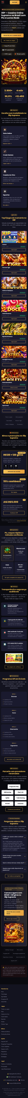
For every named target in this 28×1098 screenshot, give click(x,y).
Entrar (14, 2)
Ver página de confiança (14, 667)
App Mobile (4, 996)
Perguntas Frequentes (6, 1044)
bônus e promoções (21, 520)
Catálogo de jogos (9, 949)
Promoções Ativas (5, 1034)
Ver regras (14, 492)
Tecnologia (4, 994)
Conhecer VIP (14, 513)
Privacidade (4, 1066)
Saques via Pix (4, 1049)
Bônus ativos (20, 949)
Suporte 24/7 (14, 960)
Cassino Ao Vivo (5, 1014)
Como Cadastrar (5, 1046)
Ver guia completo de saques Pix (14, 577)
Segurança (4, 1051)
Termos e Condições (6, 1064)
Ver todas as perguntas (14, 876)
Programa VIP (6, 953)
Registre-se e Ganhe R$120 (12, 35)
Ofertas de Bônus (5, 1031)
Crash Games (4, 1016)
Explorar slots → (7, 143)
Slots (2, 1011)
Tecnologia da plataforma (19, 953)
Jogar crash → (7, 163)
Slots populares (19, 417)
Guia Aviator (9, 420)
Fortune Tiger (18, 420)
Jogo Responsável (6, 1069)
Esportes (3, 1019)
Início (2, 991)
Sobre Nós (3, 1001)
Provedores (20, 424)
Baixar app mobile (12, 918)
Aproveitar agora (14, 471)
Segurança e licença (8, 957)
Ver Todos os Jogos (9, 40)
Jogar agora (14, 249)
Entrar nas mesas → (8, 183)
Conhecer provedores (14, 809)
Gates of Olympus (10, 424)
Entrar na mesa (14, 387)
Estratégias (4, 1056)
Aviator (3, 1021)
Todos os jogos (8, 417)
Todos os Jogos (5, 1009)
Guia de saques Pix (20, 957)
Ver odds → (6, 205)
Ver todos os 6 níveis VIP (14, 759)
